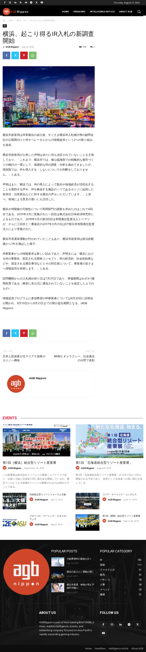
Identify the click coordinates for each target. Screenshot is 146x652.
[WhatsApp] (32, 55)
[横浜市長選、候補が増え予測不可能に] (57, 587)
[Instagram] (10, 3)
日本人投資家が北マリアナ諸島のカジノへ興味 (24, 358)
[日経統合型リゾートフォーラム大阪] (14, 501)
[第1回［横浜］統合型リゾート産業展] (36, 441)
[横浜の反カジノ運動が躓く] (57, 574)
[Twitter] (36, 3)
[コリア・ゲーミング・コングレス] (87, 501)
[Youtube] (42, 3)
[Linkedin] (15, 3)
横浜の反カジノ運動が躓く (80, 571)
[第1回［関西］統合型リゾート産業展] (87, 522)
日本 (11, 20)
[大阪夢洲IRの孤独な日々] (57, 561)
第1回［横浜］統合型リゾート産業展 (29, 463)
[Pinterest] (24, 55)
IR (5, 25)
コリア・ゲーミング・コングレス (119, 494)
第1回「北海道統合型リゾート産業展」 (104, 463)
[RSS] (20, 3)
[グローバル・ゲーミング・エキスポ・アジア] (14, 522)
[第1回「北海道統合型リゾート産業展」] (109, 441)
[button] (138, 11)
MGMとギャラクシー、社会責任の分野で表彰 (74, 358)
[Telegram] (31, 3)
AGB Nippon (12, 46)
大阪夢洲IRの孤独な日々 (79, 559)
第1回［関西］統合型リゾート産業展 (121, 516)
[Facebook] (5, 3)
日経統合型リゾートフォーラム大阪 (47, 494)
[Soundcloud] (26, 3)
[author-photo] (5, 468)
